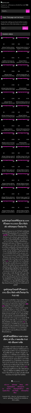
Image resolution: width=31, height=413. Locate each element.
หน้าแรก (6, 384)
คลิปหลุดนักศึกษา (18, 388)
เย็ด (24, 322)
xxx (7, 261)
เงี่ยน (26, 366)
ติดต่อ (21, 384)
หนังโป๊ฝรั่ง (15, 390)
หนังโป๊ (5, 235)
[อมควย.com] (13, 3)
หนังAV (9, 388)
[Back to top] (26, 408)
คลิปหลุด (14, 384)
